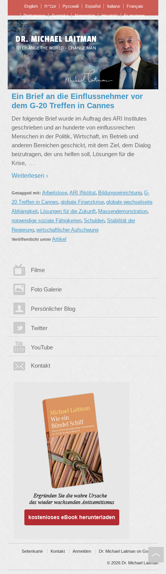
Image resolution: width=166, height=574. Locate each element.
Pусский (71, 6)
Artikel (59, 239)
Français (135, 6)
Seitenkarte (32, 551)
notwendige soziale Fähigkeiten (46, 220)
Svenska (60, 15)
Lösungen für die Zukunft (68, 211)
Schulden (94, 220)
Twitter (39, 328)
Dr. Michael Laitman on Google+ (128, 551)
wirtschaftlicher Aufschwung (67, 230)
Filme (38, 270)
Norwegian (85, 15)
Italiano (113, 6)
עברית (50, 6)
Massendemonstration (122, 211)
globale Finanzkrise (82, 202)
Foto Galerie (46, 289)
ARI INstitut (82, 193)
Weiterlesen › (30, 175)
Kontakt (40, 365)
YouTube (42, 347)
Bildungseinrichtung (120, 193)
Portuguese (34, 15)
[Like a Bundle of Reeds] (83, 457)
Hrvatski (109, 15)
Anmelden (82, 551)
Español (92, 6)
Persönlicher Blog (53, 308)
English (31, 6)
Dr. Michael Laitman (56, 39)
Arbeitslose (54, 193)
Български (134, 15)
